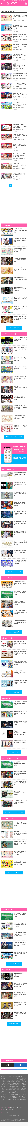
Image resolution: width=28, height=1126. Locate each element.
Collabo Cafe (14, 3)
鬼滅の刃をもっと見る (14, 1023)
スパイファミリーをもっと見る (14, 872)
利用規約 (14, 1120)
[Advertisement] (14, 117)
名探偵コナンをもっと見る (14, 692)
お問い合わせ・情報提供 (15, 1107)
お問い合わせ (15, 1094)
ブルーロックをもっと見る (14, 963)
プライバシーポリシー (8, 1112)
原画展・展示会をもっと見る (14, 571)
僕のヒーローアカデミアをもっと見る (14, 812)
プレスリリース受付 (7, 1109)
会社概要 (4, 1107)
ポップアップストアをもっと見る (14, 436)
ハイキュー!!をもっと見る (14, 632)
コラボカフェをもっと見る (14, 328)
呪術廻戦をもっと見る (14, 752)
